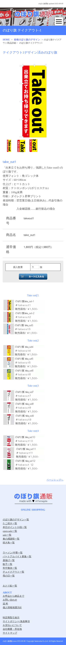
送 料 (5, 603)
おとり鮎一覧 (10, 585)
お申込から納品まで (13, 596)
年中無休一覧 (10, 568)
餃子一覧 (7, 564)
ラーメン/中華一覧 (13, 552)
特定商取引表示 (11, 617)
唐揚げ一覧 (9, 560)
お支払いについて (12, 625)
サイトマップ (10, 632)
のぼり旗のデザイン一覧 (16, 519)
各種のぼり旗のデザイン (27, 39)
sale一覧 (7, 535)
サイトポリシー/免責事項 (16, 621)
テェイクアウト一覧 (13, 571)
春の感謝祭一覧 (11, 538)
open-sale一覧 (10, 531)
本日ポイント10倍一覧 (15, 527)
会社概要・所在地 (12, 629)
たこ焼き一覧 (10, 523)
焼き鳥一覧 (9, 542)
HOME (6, 39)
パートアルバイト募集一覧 (17, 556)
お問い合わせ (10, 599)
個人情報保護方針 (12, 607)
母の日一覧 (9, 575)
